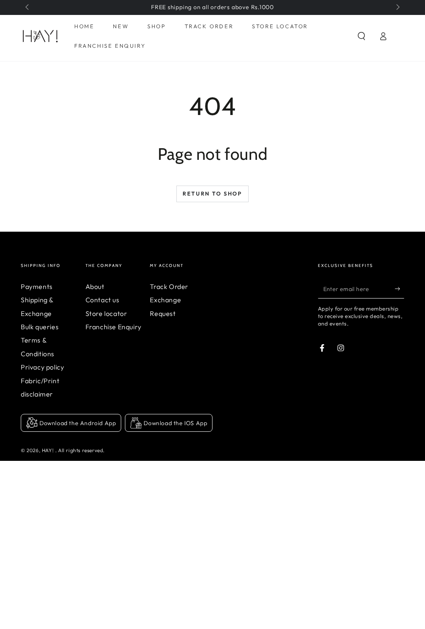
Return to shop (212, 193)
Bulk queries (40, 327)
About (95, 286)
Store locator (106, 313)
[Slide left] (28, 7)
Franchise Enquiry (113, 327)
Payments (37, 286)
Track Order (169, 286)
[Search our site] (361, 36)
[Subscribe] (399, 289)
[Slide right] (397, 7)
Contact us (102, 300)
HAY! (48, 450)
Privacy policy (42, 367)
